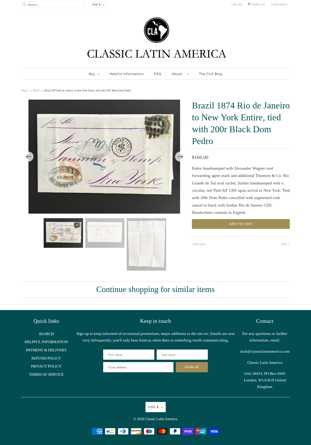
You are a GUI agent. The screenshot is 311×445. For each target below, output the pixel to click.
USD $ (96, 4)
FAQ (157, 74)
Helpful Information (127, 74)
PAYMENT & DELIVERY (46, 350)
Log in (237, 4)
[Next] (180, 157)
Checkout (279, 4)
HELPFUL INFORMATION (46, 342)
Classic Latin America (161, 419)
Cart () (258, 4)
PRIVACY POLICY (46, 366)
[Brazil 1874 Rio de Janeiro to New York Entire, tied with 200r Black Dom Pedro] (104, 157)
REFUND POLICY (46, 358)
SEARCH (46, 334)
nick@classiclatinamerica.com (265, 351)
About (178, 74)
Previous (199, 244)
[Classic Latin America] (155, 39)
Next (284, 244)
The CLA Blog (210, 74)
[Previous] (28, 157)
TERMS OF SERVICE (46, 374)
